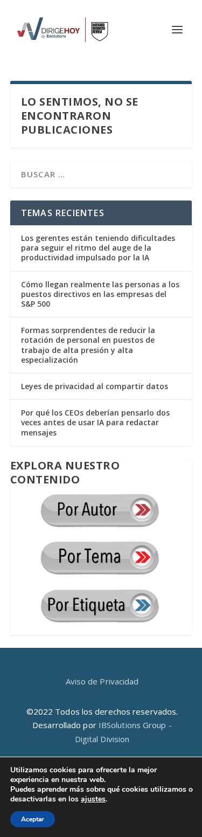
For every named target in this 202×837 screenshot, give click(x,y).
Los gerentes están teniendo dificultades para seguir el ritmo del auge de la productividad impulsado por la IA (98, 247)
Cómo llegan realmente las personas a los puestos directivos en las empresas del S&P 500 (100, 294)
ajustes (93, 799)
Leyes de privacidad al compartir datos (94, 386)
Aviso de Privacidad (102, 681)
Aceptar (32, 819)
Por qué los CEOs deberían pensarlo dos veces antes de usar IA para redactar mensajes (95, 422)
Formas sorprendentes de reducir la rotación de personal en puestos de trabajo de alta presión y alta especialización (88, 345)
